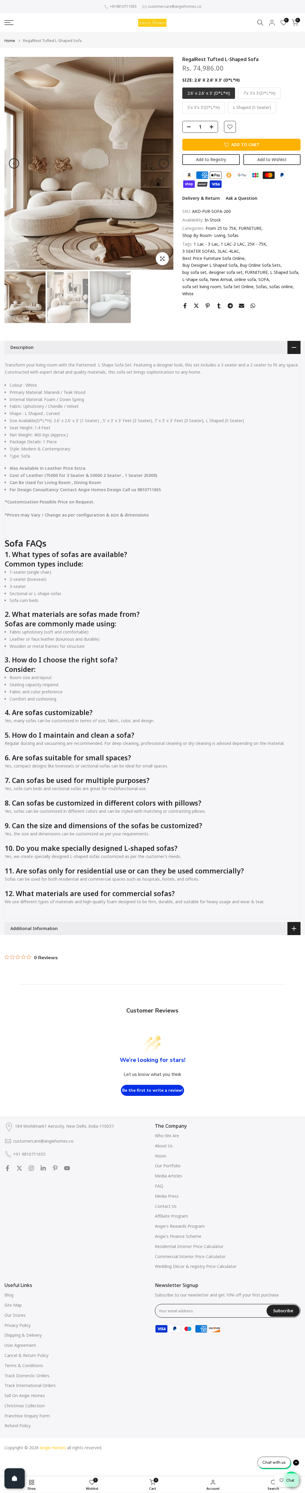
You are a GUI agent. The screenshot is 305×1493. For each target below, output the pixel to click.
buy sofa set (194, 272)
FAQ (159, 1186)
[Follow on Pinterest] (55, 1168)
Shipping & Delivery (23, 1335)
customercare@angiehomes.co (174, 6)
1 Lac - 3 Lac (206, 244)
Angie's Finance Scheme (178, 1236)
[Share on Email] (241, 305)
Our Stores (15, 1315)
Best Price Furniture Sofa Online (213, 258)
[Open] (14, 1478)
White (188, 294)
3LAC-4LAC (228, 251)
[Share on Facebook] (185, 305)
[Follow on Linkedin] (43, 1168)
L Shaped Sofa (284, 272)
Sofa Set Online (238, 286)
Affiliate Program (171, 1216)
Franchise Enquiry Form (27, 1416)
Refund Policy (17, 1425)
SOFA (263, 279)
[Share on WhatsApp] (253, 305)
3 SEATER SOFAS (198, 251)
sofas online (281, 286)
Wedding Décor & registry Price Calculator (195, 1266)
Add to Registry (211, 159)
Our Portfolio (167, 1165)
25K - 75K (256, 244)
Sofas (233, 235)
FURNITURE (250, 228)
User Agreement (20, 1345)
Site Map (13, 1305)
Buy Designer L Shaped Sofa (209, 265)
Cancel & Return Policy (26, 1355)
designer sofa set (225, 272)
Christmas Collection (24, 1405)
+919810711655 (123, 6)
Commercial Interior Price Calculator (190, 1256)
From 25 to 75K (221, 228)
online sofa (245, 279)
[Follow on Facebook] (7, 1168)
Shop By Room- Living (203, 235)
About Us (164, 1146)
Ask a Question (241, 198)
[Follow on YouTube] (67, 1168)
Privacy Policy (17, 1325)
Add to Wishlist (272, 159)
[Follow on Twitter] (19, 1168)
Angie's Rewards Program (180, 1226)
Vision (160, 1156)
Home (9, 41)
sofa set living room (201, 286)
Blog (8, 1295)
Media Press (167, 1196)
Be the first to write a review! (152, 1090)
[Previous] (14, 163)
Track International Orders (30, 1385)
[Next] (164, 163)
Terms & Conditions (23, 1365)
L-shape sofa (195, 279)
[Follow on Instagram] (31, 1168)
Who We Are (167, 1135)
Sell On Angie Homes (24, 1395)
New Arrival (221, 279)
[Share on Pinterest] (207, 305)
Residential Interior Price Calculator (189, 1246)
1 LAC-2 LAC (233, 244)
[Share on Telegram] (230, 305)
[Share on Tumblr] (219, 305)
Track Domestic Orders (26, 1375)
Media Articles (168, 1176)
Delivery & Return (201, 198)
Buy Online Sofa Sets (260, 265)
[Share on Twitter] (196, 305)
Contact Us (166, 1206)
